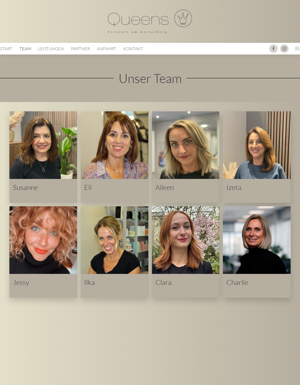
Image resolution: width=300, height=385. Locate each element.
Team (25, 48)
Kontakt (133, 48)
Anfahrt (106, 48)
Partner (80, 48)
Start (6, 48)
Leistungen (51, 48)
